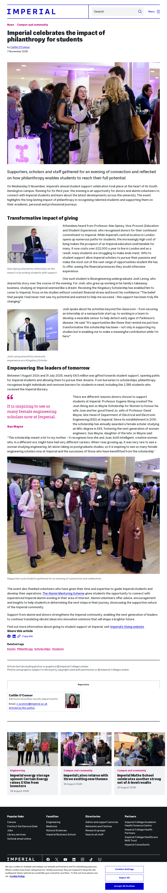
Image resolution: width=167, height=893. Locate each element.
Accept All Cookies (124, 886)
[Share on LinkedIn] (14, 636)
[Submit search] (140, 11)
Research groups (95, 830)
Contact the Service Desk (22, 826)
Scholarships (42, 648)
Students (58, 648)
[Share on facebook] (9, 636)
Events (11, 648)
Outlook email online (19, 838)
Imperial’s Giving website (127, 627)
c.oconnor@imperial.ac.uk (31, 703)
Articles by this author (22, 707)
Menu (151, 11)
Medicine (51, 826)
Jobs (10, 830)
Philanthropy (25, 648)
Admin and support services (101, 822)
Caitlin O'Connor (20, 47)
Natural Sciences (56, 830)
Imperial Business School (61, 834)
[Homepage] (48, 12)
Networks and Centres (98, 826)
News (10, 24)
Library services (16, 834)
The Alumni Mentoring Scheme (63, 593)
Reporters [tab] (83, 684)
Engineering (53, 822)
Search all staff (94, 834)
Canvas (11, 822)
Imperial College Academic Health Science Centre (140, 823)
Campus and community (32, 24)
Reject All (124, 878)
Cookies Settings (124, 869)
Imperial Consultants (137, 844)
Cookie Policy (17, 876)
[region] (83, 877)
